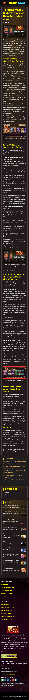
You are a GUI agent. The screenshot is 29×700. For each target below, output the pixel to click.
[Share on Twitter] (8, 680)
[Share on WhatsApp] (2, 680)
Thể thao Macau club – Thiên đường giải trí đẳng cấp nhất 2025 (11, 562)
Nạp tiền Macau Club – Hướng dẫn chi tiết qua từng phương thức (11, 521)
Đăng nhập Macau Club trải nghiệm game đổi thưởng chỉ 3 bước (11, 513)
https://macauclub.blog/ (11, 674)
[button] (27, 2)
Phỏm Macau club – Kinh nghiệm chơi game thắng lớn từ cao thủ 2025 (11, 535)
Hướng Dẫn (6, 492)
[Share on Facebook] (5, 680)
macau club (8, 652)
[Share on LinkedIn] (16, 680)
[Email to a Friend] (10, 680)
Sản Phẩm (6, 495)
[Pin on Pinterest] (13, 680)
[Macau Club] (4, 2)
